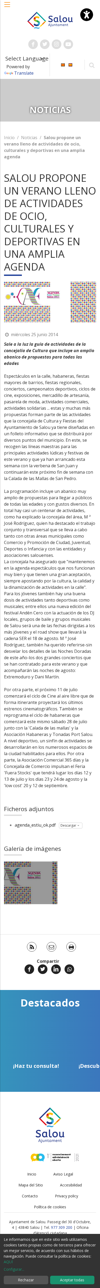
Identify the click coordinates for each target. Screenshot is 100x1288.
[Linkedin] (56, 969)
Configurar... (14, 1269)
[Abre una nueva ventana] (33, 44)
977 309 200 (61, 1227)
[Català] (63, 64)
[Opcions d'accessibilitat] (86, 14)
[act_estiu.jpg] (30, 883)
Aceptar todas (72, 1279)
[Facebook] (29, 969)
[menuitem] (63, 64)
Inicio (9, 137)
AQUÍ (8, 1261)
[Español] (70, 64)
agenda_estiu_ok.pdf (35, 825)
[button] (7, 7)
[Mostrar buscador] (91, 65)
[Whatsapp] (69, 969)
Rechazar (26, 1279)
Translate (24, 73)
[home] (50, 20)
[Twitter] (42, 969)
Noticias (29, 137)
